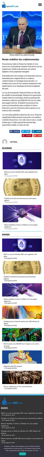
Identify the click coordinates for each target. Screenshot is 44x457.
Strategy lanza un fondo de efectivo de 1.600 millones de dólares (21, 322)
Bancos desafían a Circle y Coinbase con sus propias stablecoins (20, 226)
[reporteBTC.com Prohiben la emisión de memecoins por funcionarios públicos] (22, 187)
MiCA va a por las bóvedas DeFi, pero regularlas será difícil (20, 173)
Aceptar (22, 454)
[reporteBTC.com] (9, 4)
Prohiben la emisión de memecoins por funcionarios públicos (20, 199)
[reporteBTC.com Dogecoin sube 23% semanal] (22, 357)
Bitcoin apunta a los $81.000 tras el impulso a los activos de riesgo (21, 345)
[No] (40, 450)
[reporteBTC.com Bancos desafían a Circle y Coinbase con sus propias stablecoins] (22, 213)
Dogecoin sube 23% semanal (13, 366)
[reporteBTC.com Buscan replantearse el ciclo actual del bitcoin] (22, 377)
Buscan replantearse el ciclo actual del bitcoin (18, 386)
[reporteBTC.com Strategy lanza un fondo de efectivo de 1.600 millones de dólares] (22, 312)
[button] (40, 4)
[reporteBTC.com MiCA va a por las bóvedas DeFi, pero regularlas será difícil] (22, 160)
